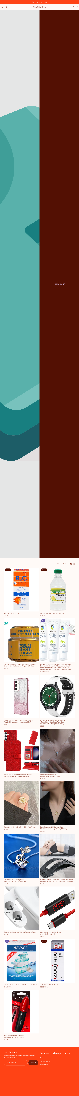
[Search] (6, 7)
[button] (65, 564)
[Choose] (72, 874)
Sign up (33, 1063)
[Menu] (2, 7)
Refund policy (44, 1065)
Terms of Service (45, 1061)
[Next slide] (77, 2)
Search (42, 1058)
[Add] (35, 659)
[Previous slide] (2, 2)
